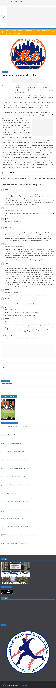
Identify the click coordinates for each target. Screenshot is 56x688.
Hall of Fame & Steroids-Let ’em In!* (44, 178)
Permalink (22, 192)
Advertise (13, 30)
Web (23, 33)
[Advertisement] (31, 16)
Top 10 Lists (17, 33)
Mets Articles (5, 71)
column (28, 85)
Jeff (6, 219)
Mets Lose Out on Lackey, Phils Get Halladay (14, 178)
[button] (23, 30)
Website (3, 374)
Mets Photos (45, 30)
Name (3, 361)
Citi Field (37, 30)
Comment (4, 342)
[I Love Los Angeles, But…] (14, 578)
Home (6, 30)
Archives (20, 30)
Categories (29, 30)
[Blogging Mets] (2, 32)
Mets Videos (8, 33)
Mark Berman (15, 77)
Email (3, 367)
